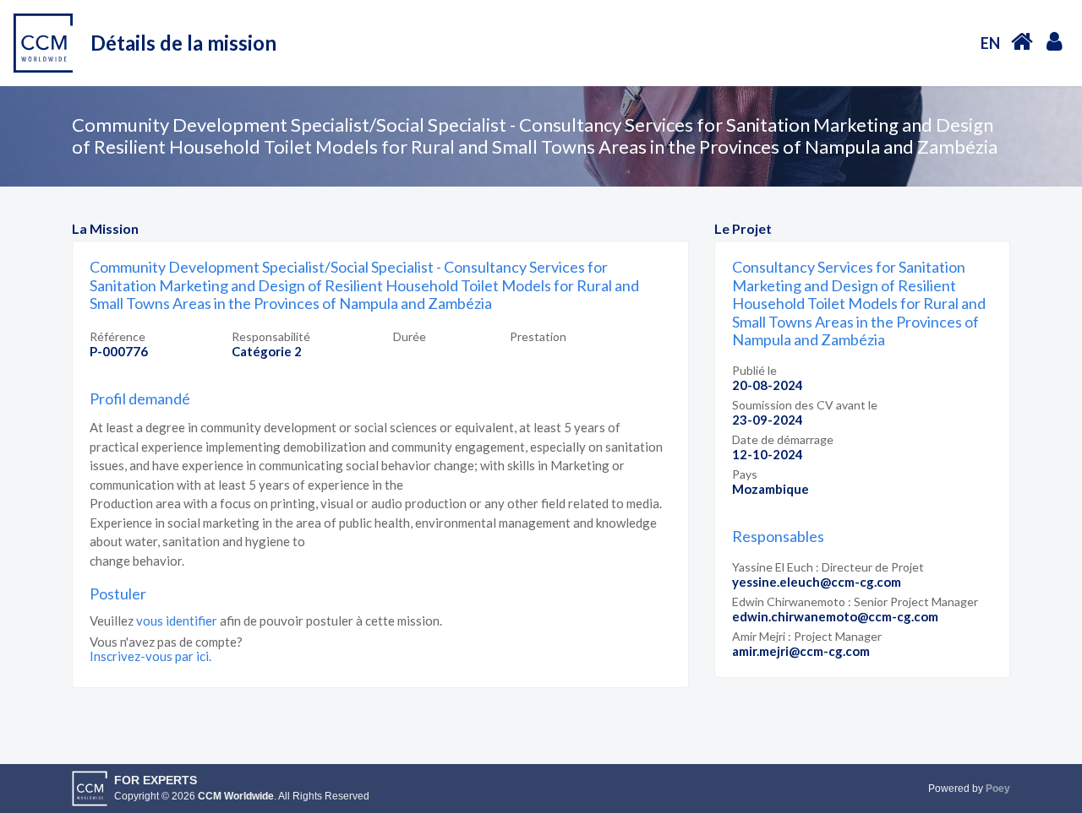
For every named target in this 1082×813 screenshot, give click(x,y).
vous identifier (176, 620)
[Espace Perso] (1054, 40)
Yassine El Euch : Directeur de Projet (828, 567)
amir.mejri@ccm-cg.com (801, 651)
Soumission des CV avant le (804, 405)
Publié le (754, 370)
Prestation (538, 336)
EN (990, 43)
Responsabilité (271, 336)
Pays (744, 474)
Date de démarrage (782, 439)
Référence (117, 336)
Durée (409, 336)
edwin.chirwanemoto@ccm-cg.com (835, 616)
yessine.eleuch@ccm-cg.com (816, 581)
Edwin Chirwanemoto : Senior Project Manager (855, 601)
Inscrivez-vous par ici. (150, 656)
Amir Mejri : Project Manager (807, 636)
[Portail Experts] (1022, 41)
